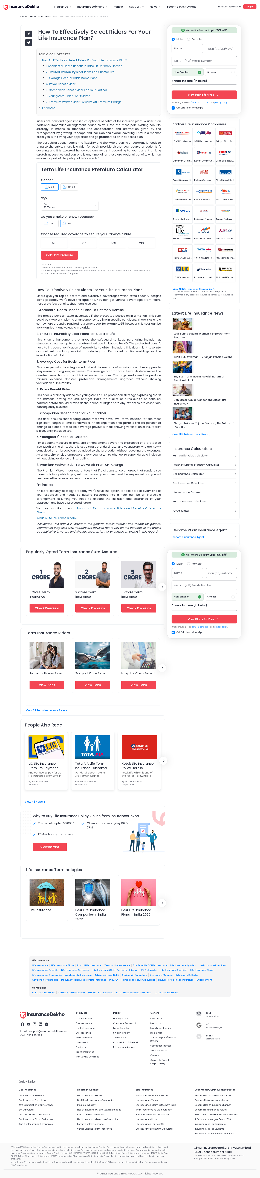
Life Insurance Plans (62, 965)
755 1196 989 (34, 1035)
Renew (118, 6)
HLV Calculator (148, 970)
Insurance (61, 6)
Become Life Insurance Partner (211, 1109)
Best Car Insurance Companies (36, 1124)
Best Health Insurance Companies (95, 1100)
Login (250, 6)
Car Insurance (84, 1018)
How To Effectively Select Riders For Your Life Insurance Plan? (84, 60)
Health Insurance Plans (89, 1095)
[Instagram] (34, 1024)
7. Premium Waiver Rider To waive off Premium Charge (84, 102)
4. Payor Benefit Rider (61, 84)
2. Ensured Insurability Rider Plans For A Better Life (80, 72)
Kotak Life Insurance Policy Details (138, 765)
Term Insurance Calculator (189, 501)
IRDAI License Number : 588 (213, 1152)
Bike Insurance (84, 1023)
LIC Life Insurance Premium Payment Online (43, 765)
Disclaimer (156, 1032)
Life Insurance (40, 910)
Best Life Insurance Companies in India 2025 (90, 914)
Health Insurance (85, 1028)
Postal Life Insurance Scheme (151, 1095)
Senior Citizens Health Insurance (94, 1128)
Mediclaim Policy (86, 1104)
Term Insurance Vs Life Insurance (154, 1109)
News (153, 6)
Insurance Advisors (90, 6)
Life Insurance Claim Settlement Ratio (115, 970)
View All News (34, 802)
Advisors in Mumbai (161, 975)
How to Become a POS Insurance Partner (216, 1114)
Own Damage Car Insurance (34, 1114)
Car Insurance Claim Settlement (36, 1119)
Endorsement (204, 979)
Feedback (155, 1023)
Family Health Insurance (90, 1124)
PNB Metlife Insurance (100, 992)
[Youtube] (28, 1024)
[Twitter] (46, 1024)
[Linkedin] (40, 1024)
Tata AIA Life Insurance (71, 992)
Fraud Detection (121, 1028)
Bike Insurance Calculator (188, 483)
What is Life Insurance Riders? (56, 518)
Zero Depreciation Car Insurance (36, 1104)
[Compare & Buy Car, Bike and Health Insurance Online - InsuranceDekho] (21, 7)
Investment (82, 1042)
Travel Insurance (85, 1051)
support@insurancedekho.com (48, 1031)
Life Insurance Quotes (183, 965)
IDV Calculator (26, 1109)
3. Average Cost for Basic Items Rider (72, 78)
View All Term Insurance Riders (46, 710)
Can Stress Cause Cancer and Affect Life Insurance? (200, 401)
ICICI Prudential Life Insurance (133, 992)
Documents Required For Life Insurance (83, 979)
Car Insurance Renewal (31, 1095)
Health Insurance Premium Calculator (196, 465)
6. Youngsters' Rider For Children (68, 96)
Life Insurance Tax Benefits (150, 1124)
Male (180, 39)
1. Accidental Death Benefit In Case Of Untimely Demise (84, 66)
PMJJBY (114, 979)
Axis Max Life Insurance (78, 975)
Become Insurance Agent (188, 537)
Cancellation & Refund (125, 1042)
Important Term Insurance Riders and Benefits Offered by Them (98, 510)
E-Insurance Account (124, 1047)
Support (135, 6)
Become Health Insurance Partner (213, 1104)
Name (178, 48)
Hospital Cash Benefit (138, 673)
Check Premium (47, 608)
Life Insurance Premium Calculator (154, 1128)
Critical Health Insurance (90, 1114)
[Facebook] (22, 1024)
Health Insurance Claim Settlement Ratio (99, 1109)
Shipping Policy (121, 1032)
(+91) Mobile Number (198, 61)
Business (81, 1047)
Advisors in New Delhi (107, 975)
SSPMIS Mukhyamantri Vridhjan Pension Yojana (203, 357)
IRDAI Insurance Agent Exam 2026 (213, 1119)
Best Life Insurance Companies (152, 1114)
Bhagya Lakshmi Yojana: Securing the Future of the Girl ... (204, 425)
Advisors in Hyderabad (45, 979)
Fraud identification (161, 1028)
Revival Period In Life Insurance (175, 979)
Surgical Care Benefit (92, 673)
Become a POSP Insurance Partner (213, 1095)
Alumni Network (158, 1050)
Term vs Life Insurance (117, 965)
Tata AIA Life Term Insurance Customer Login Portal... (91, 765)
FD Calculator (181, 510)
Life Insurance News (201, 970)
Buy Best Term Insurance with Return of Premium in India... (199, 378)
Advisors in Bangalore (134, 975)
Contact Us (156, 1018)
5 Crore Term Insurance (132, 594)
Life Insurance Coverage (75, 970)
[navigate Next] (162, 587)
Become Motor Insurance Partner (212, 1100)
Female (197, 39)
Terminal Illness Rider (46, 673)
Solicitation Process (160, 1045)
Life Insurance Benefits (45, 970)
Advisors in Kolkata (186, 975)
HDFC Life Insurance (43, 992)
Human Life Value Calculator (190, 455)
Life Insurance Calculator (188, 492)
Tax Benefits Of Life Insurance (150, 965)
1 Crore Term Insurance (40, 594)
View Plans (47, 685)
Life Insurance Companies (47, 975)
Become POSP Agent (181, 6)
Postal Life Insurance (89, 965)
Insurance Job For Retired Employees (214, 1133)
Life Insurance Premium (212, 965)
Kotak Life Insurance (166, 992)
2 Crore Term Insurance (85, 594)
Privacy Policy (120, 1018)
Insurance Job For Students (209, 1128)
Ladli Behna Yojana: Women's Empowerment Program (202, 335)
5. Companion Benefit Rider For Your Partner (76, 90)
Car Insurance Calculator (188, 474)
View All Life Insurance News (190, 434)
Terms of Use (120, 1037)
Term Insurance (84, 1037)
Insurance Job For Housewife (210, 1124)
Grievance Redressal (124, 1023)
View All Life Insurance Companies (192, 289)
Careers (154, 1055)
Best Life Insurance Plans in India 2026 (136, 912)
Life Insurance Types (147, 1100)
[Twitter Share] (29, 42)
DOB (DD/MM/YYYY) (221, 49)
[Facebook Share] (29, 34)
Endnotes (48, 108)
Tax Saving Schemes (87, 1056)
